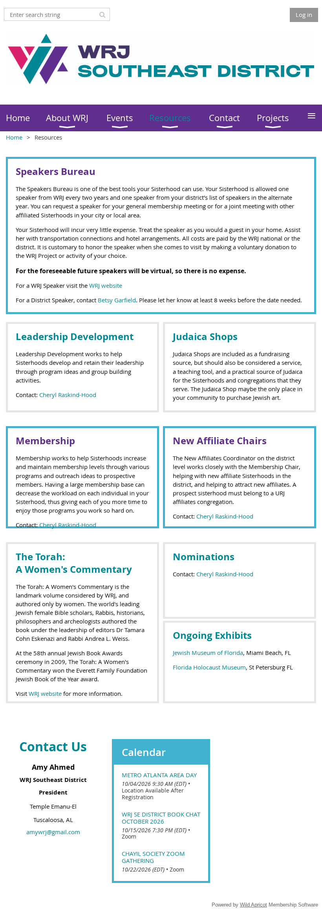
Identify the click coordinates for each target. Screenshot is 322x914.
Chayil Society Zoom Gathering (153, 857)
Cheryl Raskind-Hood (67, 395)
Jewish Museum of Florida (208, 653)
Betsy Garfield (117, 300)
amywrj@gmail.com (53, 832)
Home (14, 137)
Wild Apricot (253, 905)
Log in (304, 14)
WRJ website (105, 285)
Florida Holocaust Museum (209, 667)
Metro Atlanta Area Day (159, 775)
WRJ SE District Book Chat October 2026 (161, 817)
